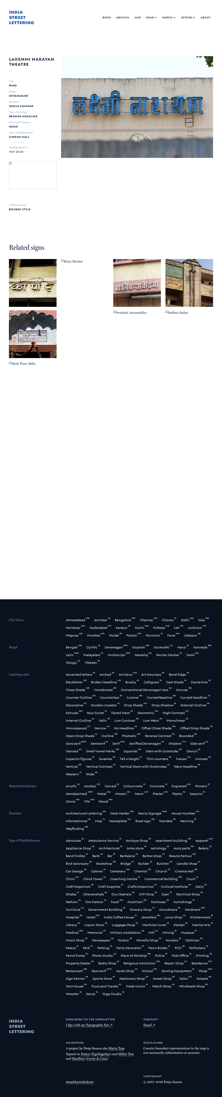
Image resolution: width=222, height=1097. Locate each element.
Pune (13, 85)
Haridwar (18, 338)
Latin (33, 344)
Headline (78, 1058)
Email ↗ (149, 1024)
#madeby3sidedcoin (80, 1081)
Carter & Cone (97, 1058)
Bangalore (19, 287)
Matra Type (117, 1048)
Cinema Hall (19, 136)
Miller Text (126, 1053)
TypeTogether (101, 1053)
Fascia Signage (21, 105)
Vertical (173, 303)
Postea (85, 1053)
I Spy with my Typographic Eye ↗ (89, 1024)
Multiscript (19, 349)
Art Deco (122, 303)
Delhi (67, 489)
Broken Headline (23, 116)
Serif (39, 354)
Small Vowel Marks (24, 303)
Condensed (199, 298)
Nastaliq (36, 349)
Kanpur (172, 287)
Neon (13, 126)
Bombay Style (20, 209)
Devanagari (18, 95)
